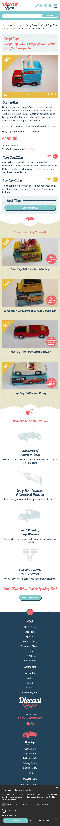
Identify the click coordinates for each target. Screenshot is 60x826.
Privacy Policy (30, 763)
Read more (12, 800)
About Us (30, 673)
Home (9, 25)
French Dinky (30, 641)
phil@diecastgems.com (30, 717)
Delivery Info (30, 758)
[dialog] (30, 805)
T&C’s (30, 772)
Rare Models (30, 660)
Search (50, 15)
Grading (30, 678)
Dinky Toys (30, 627)
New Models (30, 655)
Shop (19, 25)
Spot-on (30, 636)
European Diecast (30, 646)
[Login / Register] (46, 5)
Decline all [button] (43, 820)
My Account (30, 753)
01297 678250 (30, 714)
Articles (30, 687)
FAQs (30, 682)
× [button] (57, 788)
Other (30, 650)
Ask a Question (30, 207)
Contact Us (30, 748)
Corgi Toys (31, 25)
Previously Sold (30, 692)
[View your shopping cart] (50, 5)
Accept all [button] (15, 820)
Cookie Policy (30, 767)
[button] (30, 815)
